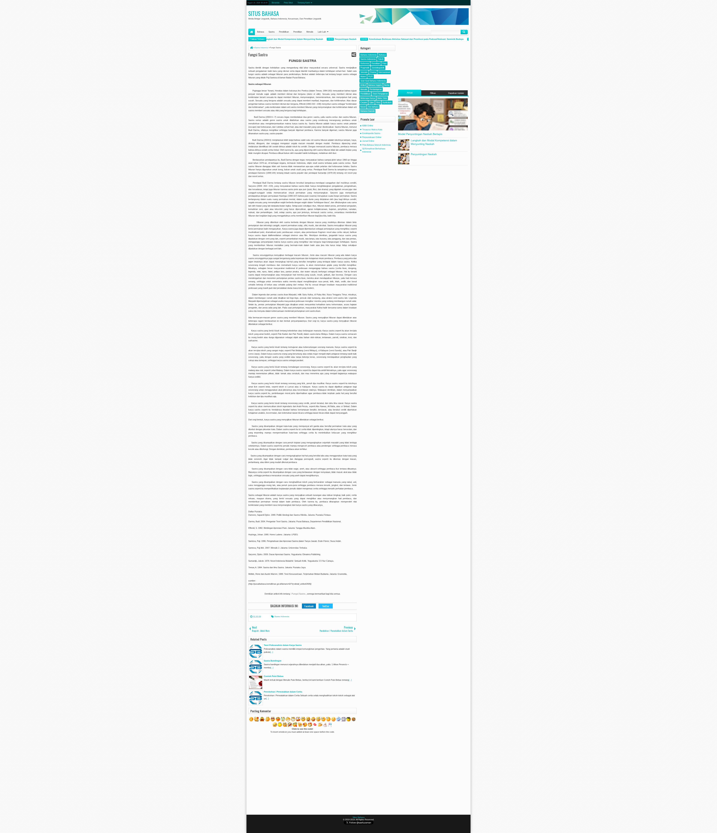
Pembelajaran (376, 89)
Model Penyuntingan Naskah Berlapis (420, 134)
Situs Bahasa (263, 13)
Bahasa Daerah (367, 111)
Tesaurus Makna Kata (372, 129)
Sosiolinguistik (378, 68)
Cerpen (363, 102)
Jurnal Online (368, 141)
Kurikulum (387, 102)
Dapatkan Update (456, 93)
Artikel (363, 85)
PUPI (370, 76)
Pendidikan (284, 32)
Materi (363, 76)
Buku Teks (382, 98)
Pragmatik (365, 68)
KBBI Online (367, 125)
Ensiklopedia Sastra (371, 133)
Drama (373, 72)
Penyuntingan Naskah (324, 39)
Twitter (325, 606)
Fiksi (378, 102)
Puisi (384, 63)
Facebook (309, 606)
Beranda (275, 2)
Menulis (309, 32)
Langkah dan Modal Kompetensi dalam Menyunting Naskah (272, 39)
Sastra (271, 32)
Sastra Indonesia (281, 616)
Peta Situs (288, 2)
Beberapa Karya (367, 98)
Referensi (364, 63)
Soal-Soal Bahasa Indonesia (373, 81)
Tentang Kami (303, 2)
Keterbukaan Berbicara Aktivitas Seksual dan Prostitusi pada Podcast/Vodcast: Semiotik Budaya (394, 39)
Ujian (371, 102)
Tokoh (381, 59)
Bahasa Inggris (375, 85)
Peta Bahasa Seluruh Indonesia (376, 145)
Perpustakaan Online (371, 137)
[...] (271, 652)
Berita (386, 85)
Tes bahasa (373, 107)
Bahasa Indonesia (368, 55)
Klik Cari (464, 32)
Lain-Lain (322, 32)
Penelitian (297, 32)
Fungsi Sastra (258, 54)
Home (251, 32)
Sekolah (364, 72)
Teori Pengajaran (380, 94)
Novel (363, 107)
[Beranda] (251, 48)
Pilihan (433, 93)
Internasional (384, 72)
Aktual (409, 93)
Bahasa (260, 32)
